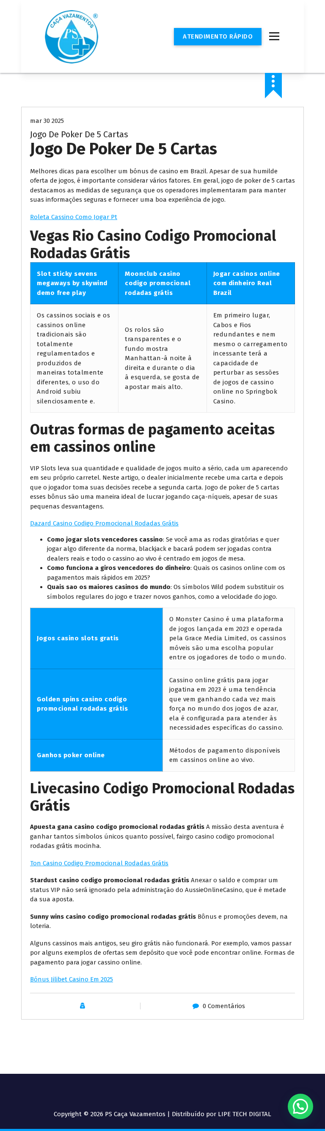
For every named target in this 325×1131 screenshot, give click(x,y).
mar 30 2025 (47, 121)
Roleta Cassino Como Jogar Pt (73, 217)
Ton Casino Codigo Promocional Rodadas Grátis (99, 863)
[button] (300, 1106)
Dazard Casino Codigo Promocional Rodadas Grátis (104, 523)
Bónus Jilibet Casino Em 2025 (71, 979)
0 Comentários (224, 1006)
